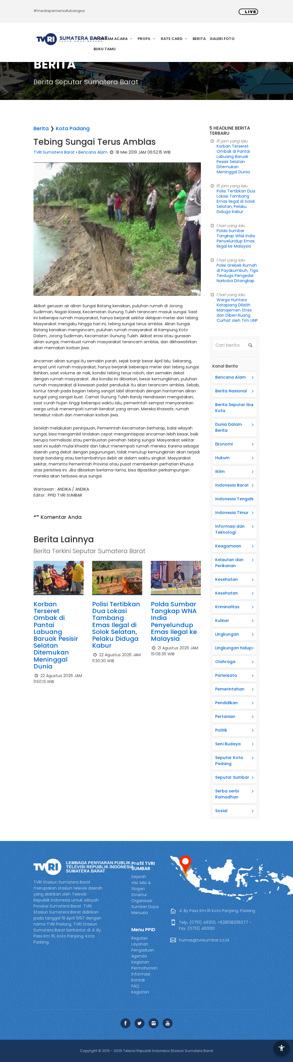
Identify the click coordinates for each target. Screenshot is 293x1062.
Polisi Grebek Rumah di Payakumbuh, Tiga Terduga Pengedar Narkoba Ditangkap (237, 273)
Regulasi (139, 938)
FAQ (135, 986)
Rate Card (172, 38)
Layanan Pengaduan (142, 947)
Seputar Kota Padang (229, 760)
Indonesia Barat (232, 485)
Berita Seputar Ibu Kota (234, 407)
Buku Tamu (105, 49)
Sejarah (138, 877)
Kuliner (222, 620)
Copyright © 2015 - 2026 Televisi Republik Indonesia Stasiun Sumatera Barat (146, 1050)
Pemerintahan (229, 689)
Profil (144, 38)
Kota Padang (73, 128)
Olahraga (225, 661)
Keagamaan (228, 546)
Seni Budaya (228, 744)
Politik (221, 730)
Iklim (220, 471)
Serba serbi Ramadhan (227, 794)
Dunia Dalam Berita (228, 427)
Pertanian (225, 716)
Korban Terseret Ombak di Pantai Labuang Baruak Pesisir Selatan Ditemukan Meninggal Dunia (55, 635)
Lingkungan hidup (233, 648)
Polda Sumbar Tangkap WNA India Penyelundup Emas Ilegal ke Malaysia (174, 621)
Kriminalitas (227, 607)
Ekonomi (224, 444)
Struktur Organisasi (141, 898)
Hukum (222, 458)
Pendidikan (226, 703)
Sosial (221, 811)
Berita (199, 38)
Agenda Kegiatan (140, 959)
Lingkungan (227, 634)
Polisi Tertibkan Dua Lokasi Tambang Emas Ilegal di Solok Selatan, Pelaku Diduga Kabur (116, 625)
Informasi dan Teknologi (230, 529)
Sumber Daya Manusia (145, 910)
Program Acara (111, 38)
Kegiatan (140, 992)
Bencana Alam (93, 152)
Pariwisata (226, 675)
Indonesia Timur (232, 512)
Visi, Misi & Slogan (141, 886)
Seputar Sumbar (232, 777)
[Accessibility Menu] (282, 1048)
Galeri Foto (222, 38)
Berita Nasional (231, 391)
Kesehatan (226, 579)
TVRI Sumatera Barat (54, 152)
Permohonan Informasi (144, 971)
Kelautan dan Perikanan (229, 563)
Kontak (138, 980)
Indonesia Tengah (234, 499)
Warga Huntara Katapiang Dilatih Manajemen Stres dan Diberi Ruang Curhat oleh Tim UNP (237, 310)
